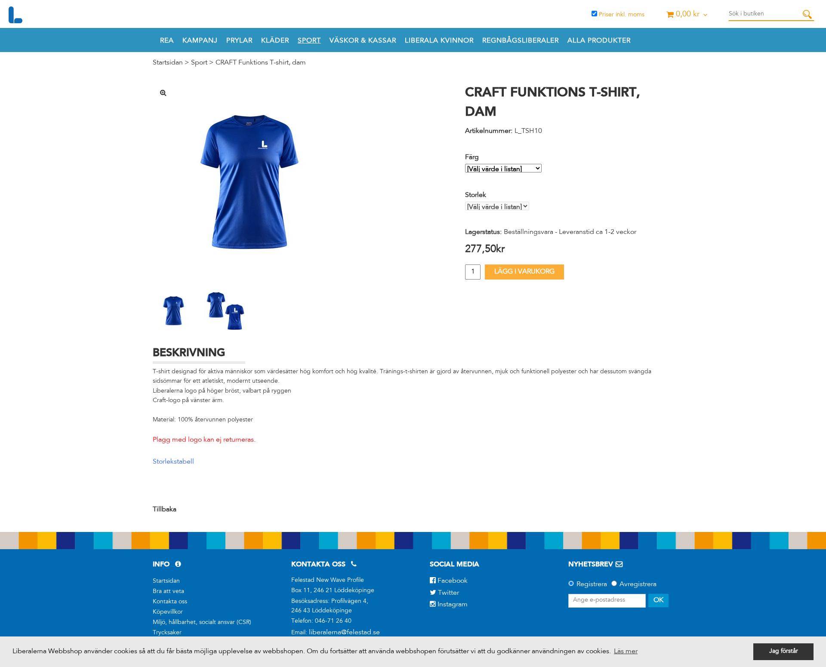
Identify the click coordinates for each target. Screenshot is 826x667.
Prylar (239, 40)
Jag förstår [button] (783, 652)
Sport (309, 40)
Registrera (591, 584)
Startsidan (168, 62)
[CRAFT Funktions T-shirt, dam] (252, 182)
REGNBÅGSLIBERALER (520, 40)
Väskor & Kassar (363, 40)
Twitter (447, 593)
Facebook (452, 581)
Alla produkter (599, 40)
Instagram (452, 604)
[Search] (807, 14)
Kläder (275, 40)
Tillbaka (164, 509)
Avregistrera (638, 584)
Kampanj (200, 40)
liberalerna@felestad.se (344, 632)
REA (167, 40)
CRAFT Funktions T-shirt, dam (261, 62)
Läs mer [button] (626, 651)
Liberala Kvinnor (439, 40)
